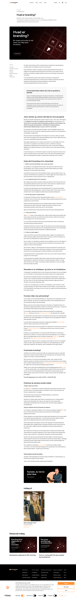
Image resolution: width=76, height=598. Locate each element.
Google (27, 313)
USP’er (28, 215)
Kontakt (55, 2)
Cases (37, 2)
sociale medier (41, 445)
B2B (31, 388)
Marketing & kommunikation (46, 569)
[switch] (34, 596)
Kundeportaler (34, 577)
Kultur (65, 575)
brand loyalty (60, 322)
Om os (40, 2)
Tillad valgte (66, 586)
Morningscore (43, 313)
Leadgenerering (44, 575)
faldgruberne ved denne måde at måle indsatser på (43, 338)
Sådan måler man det (13, 73)
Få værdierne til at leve (14, 68)
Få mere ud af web (35, 569)
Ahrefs (48, 313)
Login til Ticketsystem (57, 577)
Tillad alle (66, 583)
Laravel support (56, 572)
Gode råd (11, 70)
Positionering (12, 76)
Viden (45, 2)
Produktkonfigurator (35, 575)
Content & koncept (44, 572)
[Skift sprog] (62, 2)
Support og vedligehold (57, 569)
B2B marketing (43, 577)
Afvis (66, 590)
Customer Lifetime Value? (33, 328)
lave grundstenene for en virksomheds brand (54, 363)
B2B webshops (25, 575)
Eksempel (11, 72)
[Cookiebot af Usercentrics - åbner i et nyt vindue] (7, 596)
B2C (63, 410)
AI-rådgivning (34, 572)
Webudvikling (24, 569)
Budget (11, 75)
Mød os (65, 569)
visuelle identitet (58, 197)
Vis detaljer (61, 595)
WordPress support (57, 575)
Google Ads (55, 336)
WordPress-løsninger (26, 577)
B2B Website (24, 572)
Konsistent (12, 67)
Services (31, 2)
